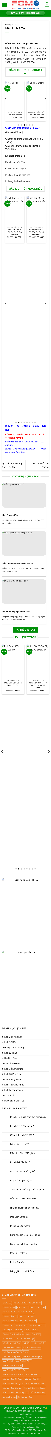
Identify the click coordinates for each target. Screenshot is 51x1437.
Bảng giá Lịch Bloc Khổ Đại (23, 1244)
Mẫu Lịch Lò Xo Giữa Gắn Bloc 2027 (19, 563)
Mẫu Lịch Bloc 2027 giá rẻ (22, 1153)
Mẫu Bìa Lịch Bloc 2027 (12, 1366)
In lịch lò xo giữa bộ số (21, 1180)
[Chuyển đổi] (47, 1037)
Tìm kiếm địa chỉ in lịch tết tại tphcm (27, 1189)
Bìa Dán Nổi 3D (35, 1303)
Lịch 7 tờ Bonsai (15, 115)
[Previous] (5, 103)
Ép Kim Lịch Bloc (25, 1397)
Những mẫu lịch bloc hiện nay (24, 1208)
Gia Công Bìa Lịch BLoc (12, 1330)
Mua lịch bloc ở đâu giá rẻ (22, 1171)
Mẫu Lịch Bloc (31, 1375)
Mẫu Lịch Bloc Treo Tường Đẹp (15, 1392)
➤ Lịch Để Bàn (9, 1042)
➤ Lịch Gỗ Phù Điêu (11, 1074)
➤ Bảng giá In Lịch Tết (13, 1101)
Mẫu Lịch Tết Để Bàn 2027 (23, 1199)
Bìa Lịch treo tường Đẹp (12, 1321)
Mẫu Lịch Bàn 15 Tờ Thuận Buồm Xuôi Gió (14, 232)
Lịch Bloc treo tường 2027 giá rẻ (15, 1352)
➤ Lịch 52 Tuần (9, 1053)
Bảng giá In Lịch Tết (20, 1144)
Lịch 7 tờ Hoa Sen (36, 115)
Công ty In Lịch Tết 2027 (22, 1135)
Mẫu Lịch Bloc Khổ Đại (35, 1384)
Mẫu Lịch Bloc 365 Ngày (12, 1379)
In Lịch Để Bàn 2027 (20, 1162)
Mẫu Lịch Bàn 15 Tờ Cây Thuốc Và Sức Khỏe (36, 232)
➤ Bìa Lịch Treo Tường (13, 1047)
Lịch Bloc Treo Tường (32, 1348)
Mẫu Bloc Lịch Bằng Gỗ (32, 1357)
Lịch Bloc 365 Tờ (10, 515)
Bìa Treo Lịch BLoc (37, 1325)
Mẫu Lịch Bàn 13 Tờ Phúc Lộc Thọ (13, 684)
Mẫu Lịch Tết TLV (18, 1253)
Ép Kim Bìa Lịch (9, 1397)
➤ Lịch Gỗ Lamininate (12, 1069)
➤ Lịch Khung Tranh (11, 1079)
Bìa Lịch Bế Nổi (9, 1312)
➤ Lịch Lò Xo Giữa (11, 1063)
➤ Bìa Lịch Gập (9, 1058)
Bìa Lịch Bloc (22, 1307)
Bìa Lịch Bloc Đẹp (37, 1307)
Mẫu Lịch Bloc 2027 (32, 1379)
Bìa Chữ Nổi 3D (19, 1303)
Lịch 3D (26, 1343)
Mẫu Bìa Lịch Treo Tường (13, 1375)
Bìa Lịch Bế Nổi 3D (25, 1312)
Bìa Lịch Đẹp (8, 1325)
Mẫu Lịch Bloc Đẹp (37, 1392)
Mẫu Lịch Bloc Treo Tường (34, 1388)
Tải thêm (25, 630)
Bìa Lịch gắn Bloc (10, 1316)
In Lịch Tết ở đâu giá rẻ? (22, 1126)
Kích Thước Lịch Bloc (11, 1343)
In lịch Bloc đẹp (17, 1262)
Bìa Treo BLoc (21, 1325)
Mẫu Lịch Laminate (19, 1217)
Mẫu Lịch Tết (11, 25)
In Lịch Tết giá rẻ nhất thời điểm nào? (28, 1117)
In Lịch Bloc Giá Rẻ (10, 1339)
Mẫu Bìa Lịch (8, 1361)
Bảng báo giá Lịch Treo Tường (25, 1235)
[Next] (45, 103)
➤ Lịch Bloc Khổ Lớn (12, 1037)
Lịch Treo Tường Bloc (11, 1357)
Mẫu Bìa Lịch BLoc (23, 1361)
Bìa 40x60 (7, 1303)
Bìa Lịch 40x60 (9, 1307)
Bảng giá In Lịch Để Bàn (22, 1271)
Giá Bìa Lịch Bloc (31, 1330)
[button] (4, 5)
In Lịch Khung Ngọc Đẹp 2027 (16, 612)
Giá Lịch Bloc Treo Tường (13, 1334)
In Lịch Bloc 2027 (33, 1334)
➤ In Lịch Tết (8, 1095)
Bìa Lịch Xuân (30, 1321)
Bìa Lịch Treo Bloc (26, 1316)
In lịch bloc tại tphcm (20, 1226)
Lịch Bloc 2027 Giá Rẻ (12, 1348)
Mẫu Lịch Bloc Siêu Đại (12, 1388)
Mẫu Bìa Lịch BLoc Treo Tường (15, 1370)
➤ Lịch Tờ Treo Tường (13, 1090)
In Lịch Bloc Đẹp (27, 1339)
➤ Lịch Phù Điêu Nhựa (13, 1085)
